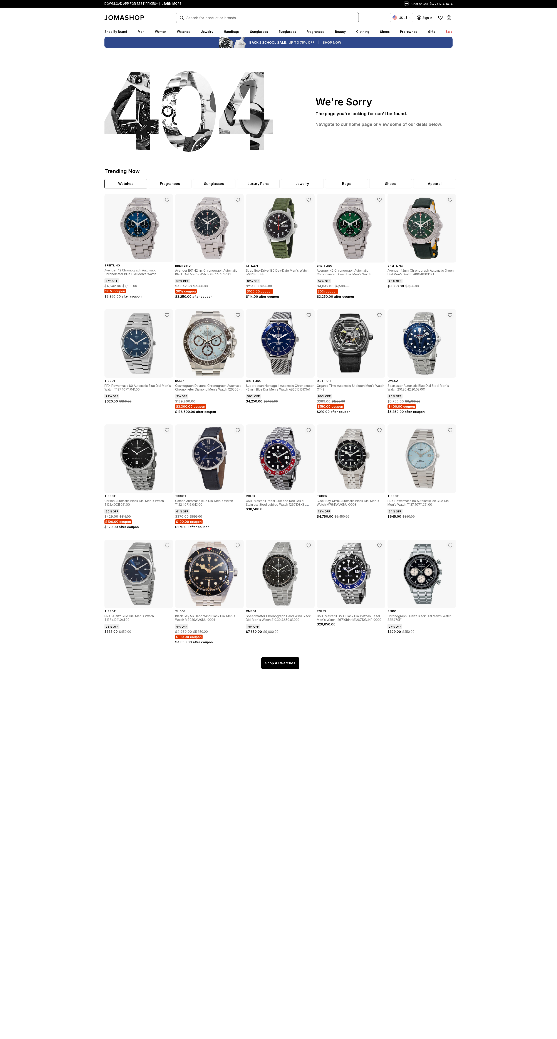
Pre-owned (408, 31)
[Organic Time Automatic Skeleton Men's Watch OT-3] (379, 315)
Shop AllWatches (280, 663)
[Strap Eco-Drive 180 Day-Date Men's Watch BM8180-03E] (309, 200)
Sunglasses (259, 31)
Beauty (340, 31)
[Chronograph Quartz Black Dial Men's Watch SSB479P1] (450, 545)
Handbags (232, 31)
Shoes (385, 31)
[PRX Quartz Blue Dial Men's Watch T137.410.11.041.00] (167, 545)
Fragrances (315, 31)
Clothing (362, 31)
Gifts (431, 31)
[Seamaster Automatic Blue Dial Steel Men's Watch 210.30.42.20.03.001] (450, 315)
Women (160, 31)
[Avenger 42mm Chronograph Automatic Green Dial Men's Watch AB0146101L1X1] (450, 200)
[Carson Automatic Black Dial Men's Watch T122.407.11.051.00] (167, 430)
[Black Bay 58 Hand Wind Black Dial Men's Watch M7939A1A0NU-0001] (238, 545)
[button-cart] (448, 17)
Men (141, 31)
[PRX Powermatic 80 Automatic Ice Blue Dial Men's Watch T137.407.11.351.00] (450, 430)
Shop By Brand (115, 31)
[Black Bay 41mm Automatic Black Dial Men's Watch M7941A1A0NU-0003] (379, 430)
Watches (183, 31)
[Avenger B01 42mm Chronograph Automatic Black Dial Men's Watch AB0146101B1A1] (238, 200)
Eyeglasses (287, 31)
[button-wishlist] (440, 17)
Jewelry (207, 31)
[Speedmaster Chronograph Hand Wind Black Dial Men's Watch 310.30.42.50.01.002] (309, 545)
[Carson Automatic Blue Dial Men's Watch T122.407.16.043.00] (238, 430)
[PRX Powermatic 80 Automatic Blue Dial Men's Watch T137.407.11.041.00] (167, 315)
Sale (449, 31)
